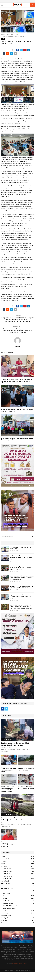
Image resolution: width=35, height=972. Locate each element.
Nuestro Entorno (5, 883)
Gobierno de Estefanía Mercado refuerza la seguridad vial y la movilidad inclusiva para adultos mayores (22, 577)
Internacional (4, 876)
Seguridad (4, 915)
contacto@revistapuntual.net (20, 963)
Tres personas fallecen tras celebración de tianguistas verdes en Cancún (17, 819)
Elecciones (4, 866)
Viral (2, 923)
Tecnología (4, 920)
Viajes (4, 861)
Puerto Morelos (7, 908)
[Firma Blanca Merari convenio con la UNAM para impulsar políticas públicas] (5, 588)
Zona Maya (6, 913)
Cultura (3, 856)
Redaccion (5, 46)
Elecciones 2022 (7, 871)
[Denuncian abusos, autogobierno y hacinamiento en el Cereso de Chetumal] (9, 834)
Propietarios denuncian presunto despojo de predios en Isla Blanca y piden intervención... (7, 789)
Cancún (2, 38)
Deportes (3, 864)
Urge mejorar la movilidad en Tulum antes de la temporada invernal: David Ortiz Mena (22, 596)
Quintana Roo (5, 888)
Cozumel (5, 898)
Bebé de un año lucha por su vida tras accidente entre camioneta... (16, 744)
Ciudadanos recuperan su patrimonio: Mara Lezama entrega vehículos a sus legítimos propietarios (20, 567)
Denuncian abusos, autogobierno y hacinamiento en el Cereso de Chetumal (8, 844)
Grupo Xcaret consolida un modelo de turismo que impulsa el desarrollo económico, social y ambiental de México (21, 606)
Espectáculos (6, 859)
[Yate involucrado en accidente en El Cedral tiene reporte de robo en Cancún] (26, 760)
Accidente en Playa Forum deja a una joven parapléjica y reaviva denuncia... (26, 788)
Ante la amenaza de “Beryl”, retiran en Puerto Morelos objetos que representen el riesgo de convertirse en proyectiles (17, 330)
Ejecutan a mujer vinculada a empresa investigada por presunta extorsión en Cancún (8, 769)
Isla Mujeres (6, 900)
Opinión (3, 886)
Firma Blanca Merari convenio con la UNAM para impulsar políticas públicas (22, 586)
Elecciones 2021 (7, 869)
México (3, 881)
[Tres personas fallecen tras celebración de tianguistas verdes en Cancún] (17, 805)
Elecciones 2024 (7, 873)
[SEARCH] (32, 536)
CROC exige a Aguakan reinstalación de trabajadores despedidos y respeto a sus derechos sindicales (17, 439)
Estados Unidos (7, 878)
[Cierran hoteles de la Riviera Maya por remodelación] (5, 549)
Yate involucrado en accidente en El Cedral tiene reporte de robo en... (26, 768)
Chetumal (5, 896)
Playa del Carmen (7, 905)
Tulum (4, 910)
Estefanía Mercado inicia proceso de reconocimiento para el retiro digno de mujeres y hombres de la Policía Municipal (22, 557)
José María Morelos (8, 903)
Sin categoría (4, 918)
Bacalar (5, 891)
